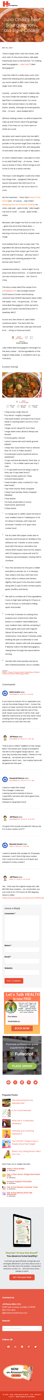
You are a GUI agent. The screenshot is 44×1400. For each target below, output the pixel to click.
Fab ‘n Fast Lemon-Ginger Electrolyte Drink (23, 1175)
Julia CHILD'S (25, 64)
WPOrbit (31, 1397)
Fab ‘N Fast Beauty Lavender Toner (22, 1187)
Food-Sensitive (26, 672)
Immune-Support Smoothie (19, 1181)
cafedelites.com (9, 291)
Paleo (26, 673)
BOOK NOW (22, 1028)
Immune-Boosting (15, 673)
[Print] (26, 337)
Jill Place (19, 338)
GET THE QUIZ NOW (22, 1277)
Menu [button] (39, 4)
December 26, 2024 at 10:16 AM (22, 819)
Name (8, 945)
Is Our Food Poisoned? (21, 1110)
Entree (16, 672)
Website (8, 968)
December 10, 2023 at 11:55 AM (21, 739)
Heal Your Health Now (10, 4)
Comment (10, 913)
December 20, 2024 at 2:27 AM (21, 780)
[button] (31, 337)
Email (8, 956)
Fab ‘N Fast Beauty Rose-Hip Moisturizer (19, 1193)
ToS (31, 1395)
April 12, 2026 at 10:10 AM (19, 879)
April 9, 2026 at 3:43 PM (19, 846)
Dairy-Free (7, 672)
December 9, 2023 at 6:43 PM (21, 694)
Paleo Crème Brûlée (15, 1169)
